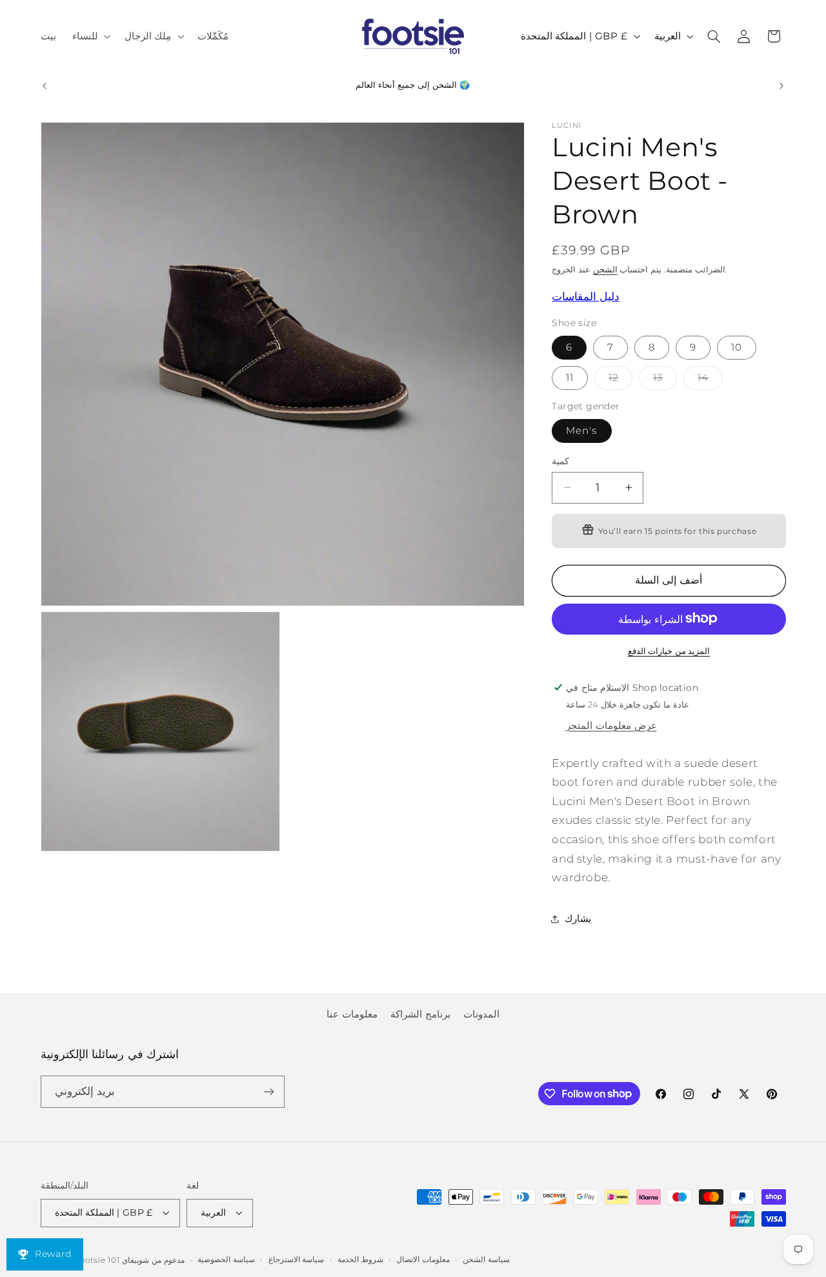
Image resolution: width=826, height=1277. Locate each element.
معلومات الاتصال (423, 1259)
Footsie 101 (96, 1260)
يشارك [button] (578, 918)
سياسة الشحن (486, 1259)
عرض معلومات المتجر (611, 725)
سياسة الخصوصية (226, 1259)
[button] (90, 36)
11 (570, 377)
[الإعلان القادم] (781, 86)
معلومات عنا (352, 1014)
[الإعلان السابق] (44, 86)
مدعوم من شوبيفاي (153, 1260)
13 (665, 380)
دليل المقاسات (586, 295)
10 (736, 346)
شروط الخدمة (360, 1259)
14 (710, 380)
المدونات (481, 1014)
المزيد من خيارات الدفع (669, 650)
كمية (560, 460)
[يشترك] (268, 1091)
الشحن (605, 269)
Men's (581, 430)
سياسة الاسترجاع (296, 1259)
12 (620, 380)
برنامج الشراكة (420, 1014)
